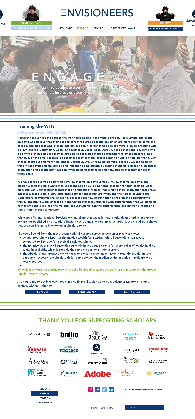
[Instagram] (90, 389)
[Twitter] (104, 389)
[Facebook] (97, 389)
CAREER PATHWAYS (45, 402)
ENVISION (45, 398)
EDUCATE (45, 389)
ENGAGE (45, 393)
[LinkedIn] (111, 389)
